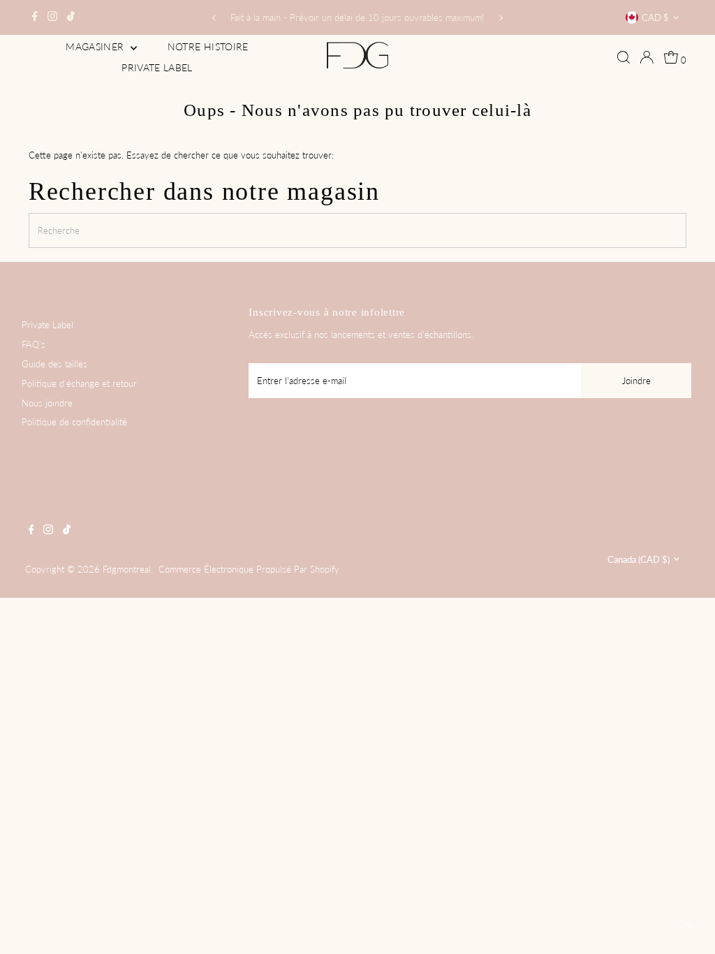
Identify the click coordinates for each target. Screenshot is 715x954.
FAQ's (33, 344)
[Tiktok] (71, 17)
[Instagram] (52, 17)
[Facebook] (35, 17)
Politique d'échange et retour (79, 383)
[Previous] (214, 18)
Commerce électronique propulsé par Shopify (249, 569)
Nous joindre (47, 403)
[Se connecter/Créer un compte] (646, 57)
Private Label (157, 67)
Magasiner (96, 46)
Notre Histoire (208, 46)
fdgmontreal (127, 569)
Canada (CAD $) (638, 559)
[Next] (501, 18)
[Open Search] (623, 57)
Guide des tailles (54, 363)
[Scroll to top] (687, 926)
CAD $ (655, 17)
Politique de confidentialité (74, 421)
